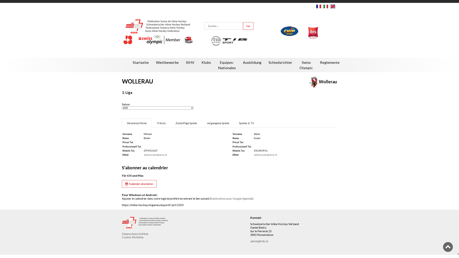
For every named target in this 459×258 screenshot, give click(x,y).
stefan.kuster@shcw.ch (155, 154)
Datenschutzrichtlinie (135, 233)
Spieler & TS (246, 123)
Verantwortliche (137, 123)
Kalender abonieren (140, 183)
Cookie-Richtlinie (132, 237)
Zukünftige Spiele (186, 123)
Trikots (161, 123)
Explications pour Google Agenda (231, 198)
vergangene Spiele (218, 123)
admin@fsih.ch (259, 241)
